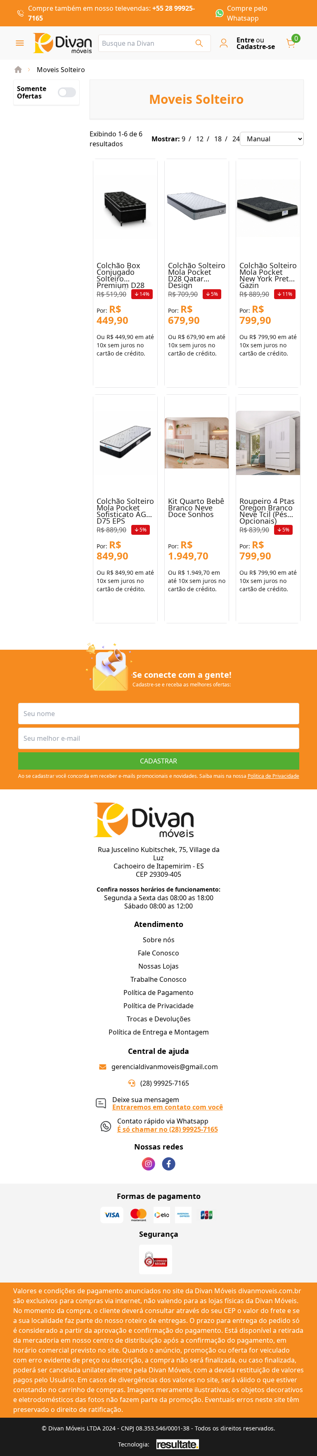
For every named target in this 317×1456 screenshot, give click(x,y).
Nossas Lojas (158, 966)
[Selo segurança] (155, 1259)
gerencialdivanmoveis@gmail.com (164, 1066)
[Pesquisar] (199, 43)
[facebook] (168, 1163)
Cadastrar (158, 760)
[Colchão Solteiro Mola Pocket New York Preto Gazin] (268, 207)
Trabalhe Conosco (158, 979)
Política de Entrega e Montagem (159, 1032)
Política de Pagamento (158, 992)
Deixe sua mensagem (167, 1102)
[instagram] (148, 1163)
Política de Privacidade (158, 1005)
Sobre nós (159, 939)
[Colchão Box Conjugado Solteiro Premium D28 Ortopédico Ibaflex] (125, 207)
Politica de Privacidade (273, 775)
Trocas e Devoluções (159, 1018)
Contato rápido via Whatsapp (167, 1125)
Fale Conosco (158, 952)
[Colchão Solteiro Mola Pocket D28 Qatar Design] (197, 207)
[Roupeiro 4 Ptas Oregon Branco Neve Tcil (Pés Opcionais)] (268, 443)
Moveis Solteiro (61, 69)
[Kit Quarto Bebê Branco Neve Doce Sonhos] (197, 443)
